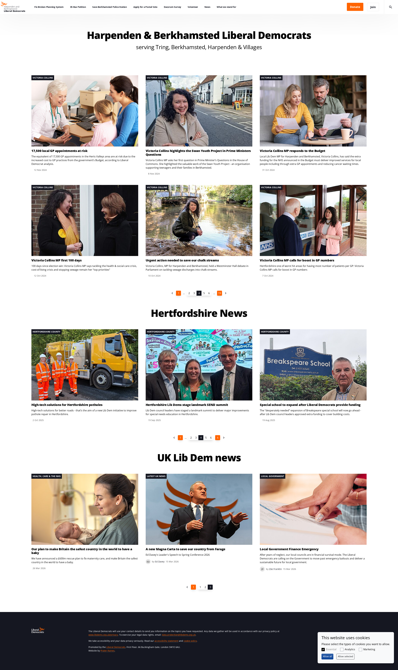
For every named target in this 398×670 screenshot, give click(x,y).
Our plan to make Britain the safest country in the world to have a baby (81, 551)
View (84, 123)
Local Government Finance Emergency (289, 549)
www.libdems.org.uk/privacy (103, 634)
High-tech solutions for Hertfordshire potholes (66, 405)
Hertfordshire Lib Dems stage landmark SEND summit (187, 405)
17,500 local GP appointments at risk (59, 151)
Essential (331, 649)
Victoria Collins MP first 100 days (56, 260)
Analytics (350, 649)
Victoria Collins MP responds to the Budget (292, 151)
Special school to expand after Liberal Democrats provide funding (310, 405)
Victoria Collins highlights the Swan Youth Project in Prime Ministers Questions (198, 152)
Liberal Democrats (115, 647)
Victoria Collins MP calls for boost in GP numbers (297, 260)
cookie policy (190, 640)
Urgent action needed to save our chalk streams (182, 260)
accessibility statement (166, 640)
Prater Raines (108, 650)
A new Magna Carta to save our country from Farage (185, 549)
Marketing (369, 649)
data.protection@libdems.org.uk (179, 634)
